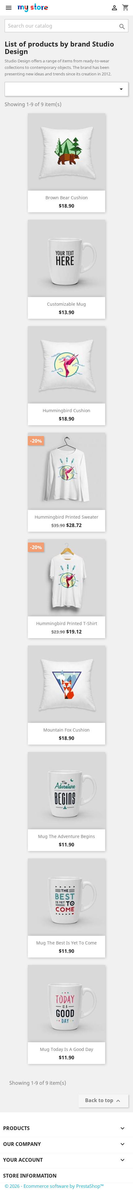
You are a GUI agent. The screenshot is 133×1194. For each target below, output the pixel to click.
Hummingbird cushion (66, 410)
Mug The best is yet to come (66, 943)
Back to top (103, 1101)
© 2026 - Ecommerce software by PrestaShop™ (54, 1186)
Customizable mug (66, 304)
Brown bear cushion (66, 198)
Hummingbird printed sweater (66, 517)
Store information (30, 1175)
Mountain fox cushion (66, 730)
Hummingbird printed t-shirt (66, 623)
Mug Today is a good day (66, 1049)
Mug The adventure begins (66, 836)
